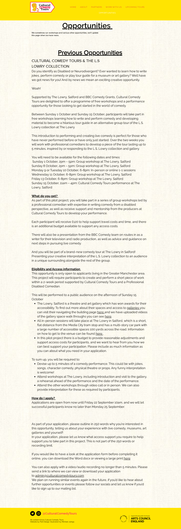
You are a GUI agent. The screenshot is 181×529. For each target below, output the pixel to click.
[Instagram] (38, 513)
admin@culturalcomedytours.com (59, 475)
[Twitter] (32, 513)
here (101, 312)
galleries (133, 308)
